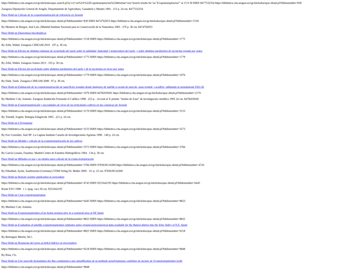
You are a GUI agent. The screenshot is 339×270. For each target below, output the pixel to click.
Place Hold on (42, 14)
